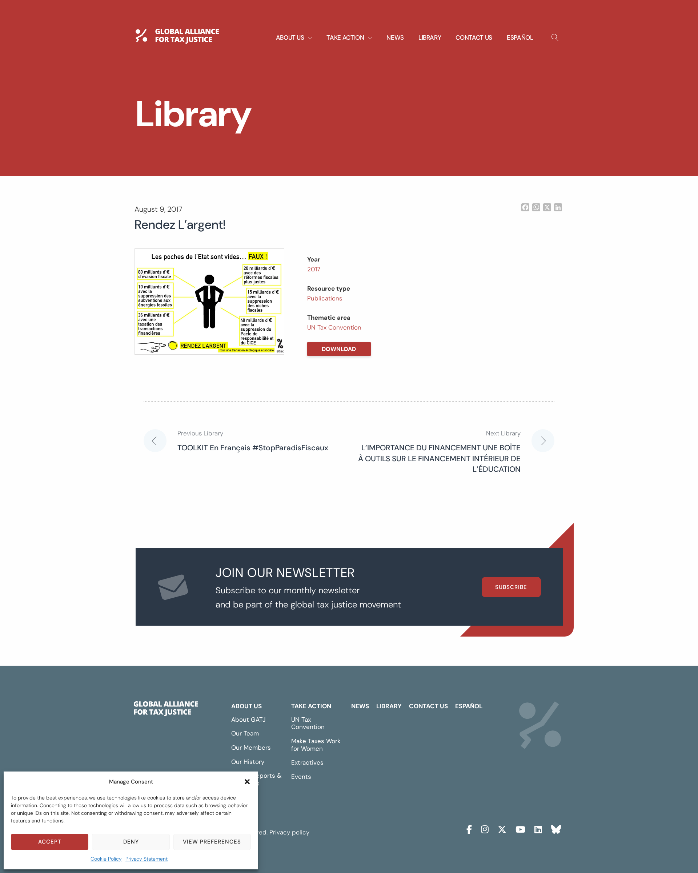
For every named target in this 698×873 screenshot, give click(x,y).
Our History (247, 762)
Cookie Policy (106, 859)
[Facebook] (469, 828)
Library (429, 37)
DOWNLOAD (339, 349)
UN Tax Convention (334, 327)
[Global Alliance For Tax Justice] (166, 710)
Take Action (311, 706)
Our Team (245, 733)
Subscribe (511, 587)
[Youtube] (520, 828)
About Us (246, 706)
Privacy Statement (146, 859)
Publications (324, 298)
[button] (247, 781)
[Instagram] (485, 828)
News (395, 37)
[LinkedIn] (538, 828)
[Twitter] (502, 828)
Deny (131, 841)
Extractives (307, 762)
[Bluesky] (556, 828)
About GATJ (248, 719)
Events (301, 777)
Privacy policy (289, 832)
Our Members (251, 748)
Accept (49, 841)
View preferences (212, 841)
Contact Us (474, 37)
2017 (313, 269)
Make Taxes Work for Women (316, 745)
